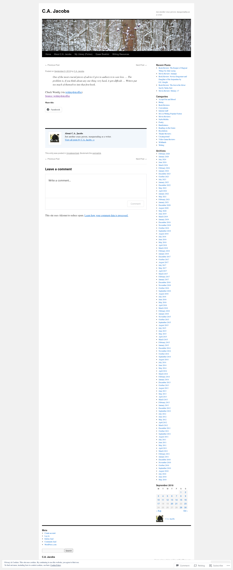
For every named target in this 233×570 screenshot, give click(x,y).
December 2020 (165, 205)
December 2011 (165, 428)
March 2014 (163, 373)
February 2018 (164, 251)
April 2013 (163, 396)
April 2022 (163, 190)
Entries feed (49, 538)
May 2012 (162, 419)
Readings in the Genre (167, 128)
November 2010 (165, 462)
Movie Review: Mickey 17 (169, 90)
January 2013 (164, 405)
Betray (161, 102)
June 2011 (162, 442)
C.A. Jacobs (55, 10)
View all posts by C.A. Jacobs (79, 139)
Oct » (185, 510)
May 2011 (162, 445)
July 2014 (162, 362)
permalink (96, 153)
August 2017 (163, 262)
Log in (47, 536)
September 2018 (165, 230)
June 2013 (162, 391)
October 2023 (164, 176)
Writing (161, 145)
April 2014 (163, 371)
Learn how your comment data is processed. (106, 215)
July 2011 (162, 439)
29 (181, 507)
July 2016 (162, 296)
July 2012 (162, 413)
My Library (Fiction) (83, 54)
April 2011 (163, 448)
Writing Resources (120, 54)
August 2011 (163, 436)
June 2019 (162, 213)
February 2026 (164, 153)
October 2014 (164, 353)
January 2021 (164, 202)
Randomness (163, 125)
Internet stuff (163, 110)
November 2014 (165, 351)
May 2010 (162, 479)
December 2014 (165, 348)
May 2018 (162, 242)
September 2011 (165, 433)
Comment (136, 203)
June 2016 (162, 299)
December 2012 (165, 408)
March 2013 (163, 399)
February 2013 (164, 402)
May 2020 (162, 210)
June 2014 (162, 365)
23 (185, 503)
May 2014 (162, 368)
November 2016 (165, 285)
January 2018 (164, 253)
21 (176, 503)
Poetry (161, 122)
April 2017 (163, 271)
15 (181, 499)
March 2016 (163, 308)
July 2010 (162, 473)
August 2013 (163, 388)
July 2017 (162, 265)
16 (185, 499)
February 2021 (164, 199)
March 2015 (163, 339)
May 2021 (162, 196)
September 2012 (165, 411)
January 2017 (164, 279)
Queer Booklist (102, 54)
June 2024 (162, 162)
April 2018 (163, 245)
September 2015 (165, 322)
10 (158, 499)
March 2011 (163, 451)
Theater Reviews (165, 133)
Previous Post (52, 65)
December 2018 (165, 222)
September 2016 (165, 291)
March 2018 (163, 248)
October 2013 (164, 385)
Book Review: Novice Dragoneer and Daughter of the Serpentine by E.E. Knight (173, 79)
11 (163, 499)
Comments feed (50, 541)
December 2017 (165, 256)
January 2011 (164, 456)
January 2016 (164, 313)
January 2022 (164, 193)
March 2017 (163, 273)
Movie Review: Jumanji (168, 73)
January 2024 (164, 170)
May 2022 (162, 188)
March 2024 (163, 165)
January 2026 (164, 156)
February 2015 (164, 342)
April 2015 (163, 336)
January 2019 (164, 219)
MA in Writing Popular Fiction (170, 113)
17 (158, 503)
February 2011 (164, 453)
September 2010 (165, 468)
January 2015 (164, 345)
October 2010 (164, 465)
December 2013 (165, 382)
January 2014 (164, 379)
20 (172, 503)
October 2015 (164, 319)
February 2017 (164, 276)
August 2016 (163, 293)
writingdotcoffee (73, 92)
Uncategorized (72, 153)
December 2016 (165, 282)
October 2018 (164, 228)
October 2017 (164, 259)
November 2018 (165, 225)
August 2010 (163, 471)
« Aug (158, 510)
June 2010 (162, 476)
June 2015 (162, 331)
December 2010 (165, 459)
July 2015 (162, 328)
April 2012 (163, 422)
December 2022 (165, 185)
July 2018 (162, 236)
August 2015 (163, 325)
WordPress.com (50, 544)
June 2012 (162, 416)
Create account (50, 533)
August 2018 (163, 233)
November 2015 (165, 316)
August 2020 (163, 208)
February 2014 (164, 376)
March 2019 (163, 216)
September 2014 (165, 356)
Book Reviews (164, 105)
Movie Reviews (165, 116)
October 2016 (164, 288)
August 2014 (163, 359)
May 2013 (162, 393)
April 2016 (163, 305)
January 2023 (164, 182)
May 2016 (162, 302)
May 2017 (162, 268)
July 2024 (162, 159)
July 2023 (162, 179)
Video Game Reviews (167, 139)
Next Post (141, 65)
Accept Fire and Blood (167, 99)
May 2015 (162, 333)
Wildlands (162, 142)
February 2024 (164, 168)
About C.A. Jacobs (62, 54)
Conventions (163, 108)
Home (48, 54)
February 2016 (164, 311)
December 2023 (165, 173)
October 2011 (164, 431)
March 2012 (163, 425)
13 (172, 499)
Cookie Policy (55, 565)
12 (167, 499)
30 (185, 507)
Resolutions (163, 130)
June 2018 (162, 239)
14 (176, 499)
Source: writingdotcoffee (57, 96)
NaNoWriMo (164, 119)
